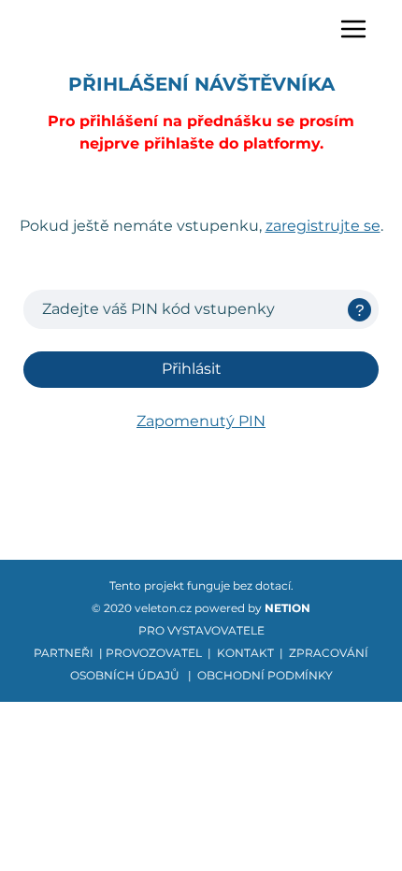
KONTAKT (245, 653)
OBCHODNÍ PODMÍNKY (265, 675)
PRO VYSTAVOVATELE (201, 630)
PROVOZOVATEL (154, 653)
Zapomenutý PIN (201, 421)
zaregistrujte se (323, 226)
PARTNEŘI (63, 653)
